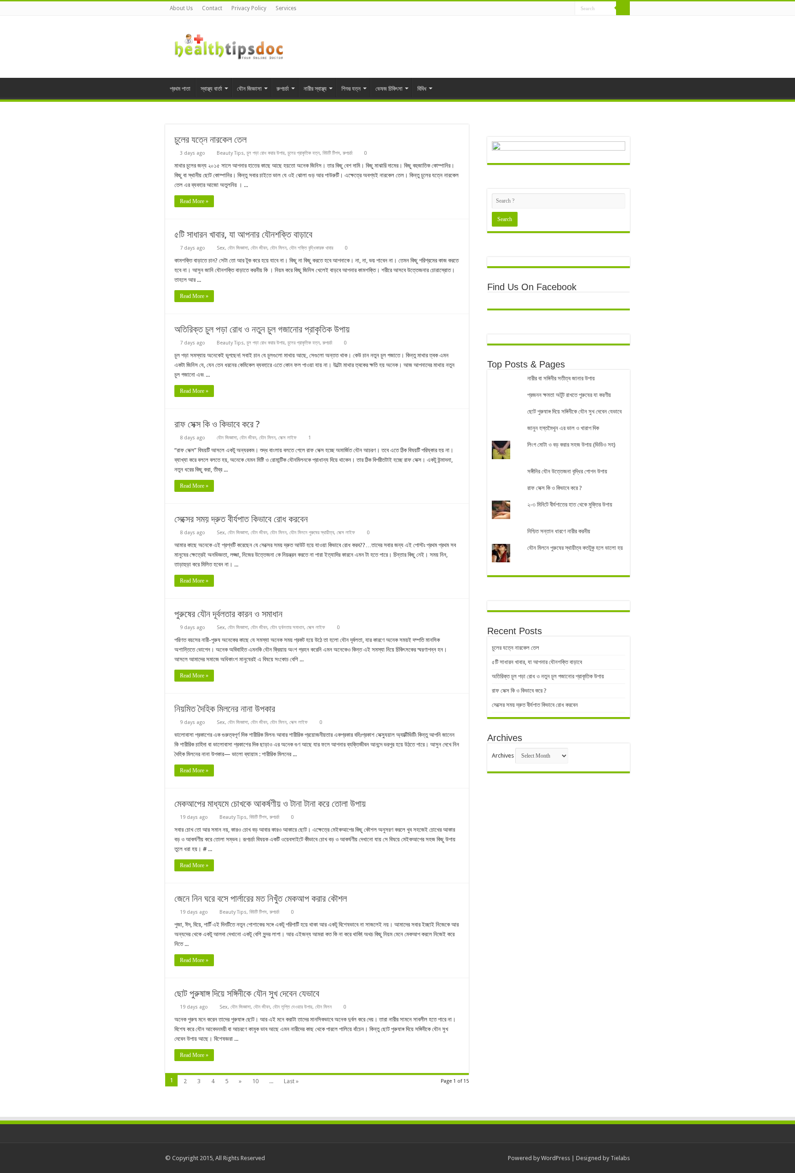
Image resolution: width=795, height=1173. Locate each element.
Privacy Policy (248, 8)
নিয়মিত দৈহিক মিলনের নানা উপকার (224, 708)
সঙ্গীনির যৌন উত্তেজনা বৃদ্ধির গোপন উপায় (567, 471)
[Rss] (524, 8)
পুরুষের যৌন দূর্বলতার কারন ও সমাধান (228, 613)
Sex (221, 248)
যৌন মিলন (278, 248)
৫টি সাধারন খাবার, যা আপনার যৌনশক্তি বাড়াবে (243, 234)
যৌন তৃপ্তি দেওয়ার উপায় (292, 1007)
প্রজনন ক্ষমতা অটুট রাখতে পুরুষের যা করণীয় (569, 394)
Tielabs (620, 1158)
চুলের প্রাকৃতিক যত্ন (304, 153)
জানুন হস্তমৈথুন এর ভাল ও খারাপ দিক (563, 428)
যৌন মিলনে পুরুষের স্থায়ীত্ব (311, 533)
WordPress (555, 1158)
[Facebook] (541, 8)
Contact (212, 8)
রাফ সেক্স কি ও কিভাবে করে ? (217, 424)
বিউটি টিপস (331, 153)
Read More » (194, 201)
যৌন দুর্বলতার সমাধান (287, 627)
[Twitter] (550, 8)
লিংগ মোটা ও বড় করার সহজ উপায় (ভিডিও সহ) (571, 444)
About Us (181, 8)
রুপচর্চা (283, 88)
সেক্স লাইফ (287, 438)
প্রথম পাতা (180, 88)
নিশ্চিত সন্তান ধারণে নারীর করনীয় (558, 531)
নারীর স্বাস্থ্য (315, 88)
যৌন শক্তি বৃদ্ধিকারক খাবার (311, 248)
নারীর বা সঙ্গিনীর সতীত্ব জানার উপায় (561, 378)
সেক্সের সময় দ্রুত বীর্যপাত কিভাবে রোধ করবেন (241, 519)
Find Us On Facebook (531, 287)
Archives (503, 755)
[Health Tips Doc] (229, 45)
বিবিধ (421, 88)
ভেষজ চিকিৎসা (389, 88)
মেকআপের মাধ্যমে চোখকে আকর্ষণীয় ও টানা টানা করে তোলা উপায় (270, 803)
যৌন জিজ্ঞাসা (249, 88)
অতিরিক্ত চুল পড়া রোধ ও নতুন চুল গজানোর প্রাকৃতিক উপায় (262, 329)
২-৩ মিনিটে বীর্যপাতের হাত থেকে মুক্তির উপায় (569, 504)
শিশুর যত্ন (351, 88)
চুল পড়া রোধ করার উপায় (266, 153)
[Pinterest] (559, 8)
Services (286, 8)
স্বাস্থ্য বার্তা (211, 88)
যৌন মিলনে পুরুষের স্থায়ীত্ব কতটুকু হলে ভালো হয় (575, 547)
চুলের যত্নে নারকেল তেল (210, 139)
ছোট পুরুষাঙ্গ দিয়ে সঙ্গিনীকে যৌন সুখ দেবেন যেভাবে (246, 993)
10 (255, 1081)
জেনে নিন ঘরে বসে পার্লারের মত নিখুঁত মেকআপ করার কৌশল (260, 898)
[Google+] (533, 8)
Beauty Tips (230, 153)
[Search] (623, 8)
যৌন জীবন (259, 248)
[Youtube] (568, 8)
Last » (291, 1081)
